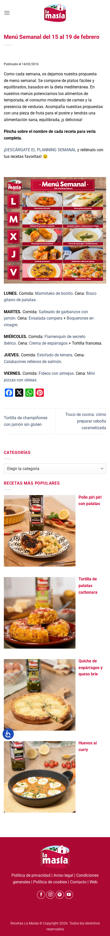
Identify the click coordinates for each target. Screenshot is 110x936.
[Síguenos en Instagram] (50, 895)
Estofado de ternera (54, 355)
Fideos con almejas (56, 373)
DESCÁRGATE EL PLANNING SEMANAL (41, 149)
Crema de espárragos (48, 343)
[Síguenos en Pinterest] (60, 895)
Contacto (78, 882)
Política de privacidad (31, 875)
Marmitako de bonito (54, 293)
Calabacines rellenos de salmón (32, 361)
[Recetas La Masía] (55, 13)
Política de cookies (50, 882)
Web (93, 882)
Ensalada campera (45, 318)
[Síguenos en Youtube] (69, 895)
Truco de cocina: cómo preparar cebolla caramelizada (85, 421)
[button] (7, 12)
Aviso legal (63, 875)
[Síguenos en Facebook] (41, 895)
